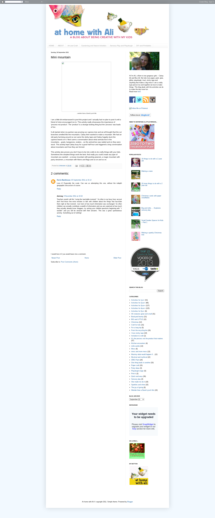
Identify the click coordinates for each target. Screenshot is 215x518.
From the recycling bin (139, 330)
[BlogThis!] (83, 166)
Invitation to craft (137, 336)
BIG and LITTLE (137, 319)
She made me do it (138, 382)
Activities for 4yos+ (138, 308)
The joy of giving (137, 387)
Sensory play (136, 379)
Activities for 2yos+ (138, 303)
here (139, 92)
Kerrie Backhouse (63, 180)
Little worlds (135, 346)
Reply (59, 189)
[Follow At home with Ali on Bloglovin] (140, 116)
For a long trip (136, 328)
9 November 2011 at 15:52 (73, 196)
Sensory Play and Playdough (121, 46)
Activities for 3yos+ (138, 305)
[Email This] (80, 166)
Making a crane (147, 171)
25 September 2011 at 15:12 (81, 180)
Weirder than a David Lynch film (142, 390)
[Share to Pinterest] (90, 166)
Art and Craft (73, 46)
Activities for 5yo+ (137, 311)
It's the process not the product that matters (147, 338)
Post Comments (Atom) (69, 262)
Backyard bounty (137, 317)
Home (87, 258)
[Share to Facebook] (87, 166)
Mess (133, 349)
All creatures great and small (141, 314)
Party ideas (135, 368)
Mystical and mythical (139, 357)
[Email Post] (76, 165)
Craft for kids (136, 325)
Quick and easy (137, 376)
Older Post (117, 258)
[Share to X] (85, 166)
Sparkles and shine (138, 385)
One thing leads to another (140, 363)
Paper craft (135, 365)
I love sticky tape (137, 333)
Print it (133, 374)
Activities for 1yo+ (137, 300)
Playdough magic (137, 371)
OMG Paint (135, 360)
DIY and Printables (143, 46)
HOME (51, 46)
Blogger (130, 502)
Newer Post (56, 258)
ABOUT (61, 46)
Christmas (135, 322)
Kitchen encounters (138, 343)
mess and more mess (139, 351)
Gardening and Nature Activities (93, 46)
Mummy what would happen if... (142, 354)
